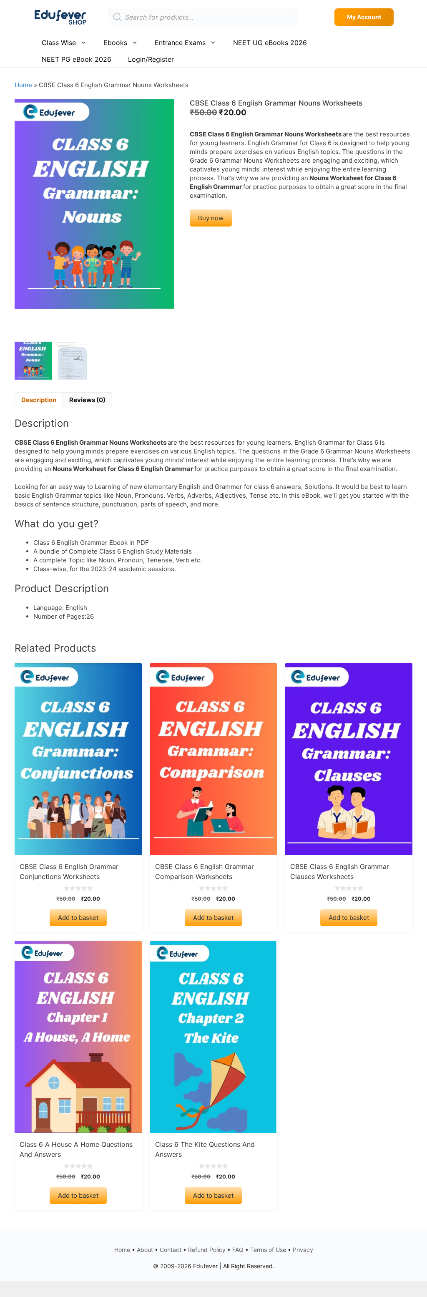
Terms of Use (268, 1249)
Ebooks (115, 42)
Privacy (303, 1249)
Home (23, 85)
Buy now (211, 218)
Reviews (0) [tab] (87, 400)
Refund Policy (207, 1249)
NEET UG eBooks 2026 (270, 42)
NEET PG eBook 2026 (76, 59)
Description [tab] (38, 400)
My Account (364, 16)
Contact (170, 1249)
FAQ (238, 1249)
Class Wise (59, 42)
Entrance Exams (180, 42)
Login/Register (151, 59)
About (145, 1249)
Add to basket (78, 918)
